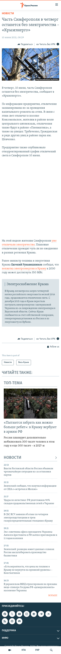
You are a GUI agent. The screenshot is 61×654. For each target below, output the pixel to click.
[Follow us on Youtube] (19, 614)
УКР (37, 650)
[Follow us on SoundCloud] (48, 614)
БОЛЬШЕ (52, 595)
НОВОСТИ (12, 458)
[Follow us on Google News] (34, 614)
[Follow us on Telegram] (41, 614)
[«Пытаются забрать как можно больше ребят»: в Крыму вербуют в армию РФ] (30, 404)
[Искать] (51, 650)
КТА (24, 650)
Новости (8, 13)
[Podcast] (12, 621)
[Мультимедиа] (9, 650)
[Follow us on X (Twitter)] (12, 614)
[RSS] (5, 621)
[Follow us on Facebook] (5, 614)
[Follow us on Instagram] (27, 614)
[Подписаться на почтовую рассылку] (19, 621)
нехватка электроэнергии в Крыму (24, 268)
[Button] (25, 44)
